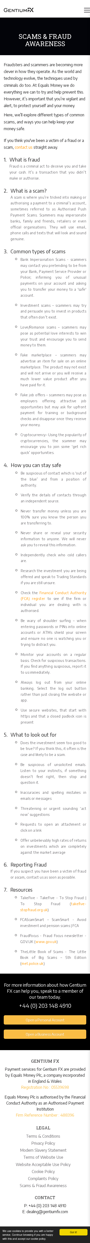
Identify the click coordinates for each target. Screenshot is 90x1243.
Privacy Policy (43, 1143)
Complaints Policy (43, 1178)
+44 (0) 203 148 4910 (45, 1005)
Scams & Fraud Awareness (43, 1185)
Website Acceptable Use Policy (43, 1164)
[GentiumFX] (19, 9)
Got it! (73, 1232)
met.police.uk (32, 963)
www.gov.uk (46, 942)
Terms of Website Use (43, 1157)
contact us (23, 147)
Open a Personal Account (45, 1020)
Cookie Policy (43, 1171)
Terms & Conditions (43, 1136)
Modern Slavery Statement (43, 1150)
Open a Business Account (45, 1034)
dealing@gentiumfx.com (47, 1211)
